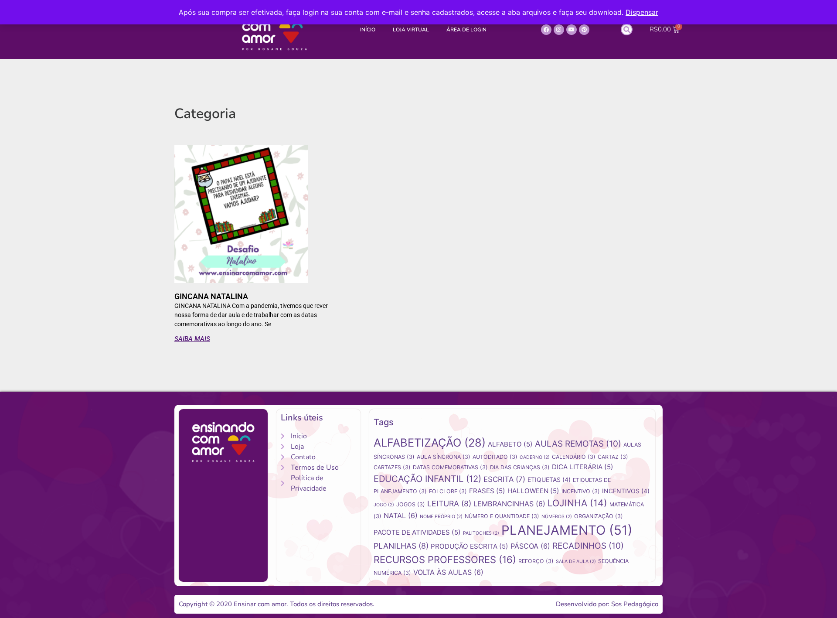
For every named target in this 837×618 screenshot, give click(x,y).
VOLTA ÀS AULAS (448, 572)
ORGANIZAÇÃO (598, 516)
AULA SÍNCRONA (443, 457)
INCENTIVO (580, 491)
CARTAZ (613, 457)
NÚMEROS (556, 516)
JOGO (384, 505)
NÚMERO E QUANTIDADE (502, 516)
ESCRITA (504, 479)
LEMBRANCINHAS (509, 503)
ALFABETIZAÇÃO (430, 442)
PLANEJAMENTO (567, 530)
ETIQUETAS (549, 479)
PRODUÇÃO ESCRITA (469, 546)
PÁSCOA (530, 546)
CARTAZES (392, 467)
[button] (627, 29)
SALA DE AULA (576, 561)
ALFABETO (510, 444)
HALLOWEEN (533, 491)
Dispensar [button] (642, 12)
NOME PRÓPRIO (441, 516)
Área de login (466, 29)
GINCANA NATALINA (211, 296)
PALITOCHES (481, 533)
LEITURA (449, 503)
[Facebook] (546, 29)
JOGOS (410, 504)
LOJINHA (577, 503)
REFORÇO (536, 561)
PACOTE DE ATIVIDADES (417, 532)
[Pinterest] (584, 29)
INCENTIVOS (626, 491)
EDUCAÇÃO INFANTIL (427, 478)
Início (367, 29)
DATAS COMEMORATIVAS (450, 467)
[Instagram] (559, 29)
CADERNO (535, 457)
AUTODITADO (495, 457)
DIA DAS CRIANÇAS (520, 467)
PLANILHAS (401, 545)
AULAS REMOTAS (578, 444)
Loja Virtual (411, 29)
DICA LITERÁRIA (582, 467)
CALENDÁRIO (573, 457)
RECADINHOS (588, 546)
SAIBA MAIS (192, 339)
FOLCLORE (448, 491)
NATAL (401, 515)
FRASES (487, 491)
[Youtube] (571, 29)
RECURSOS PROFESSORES (445, 559)
